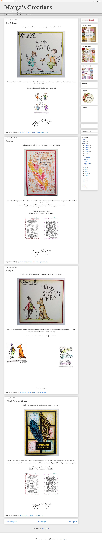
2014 (84, 184)
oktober (87, 149)
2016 (84, 180)
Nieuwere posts (11, 522)
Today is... (10, 270)
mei (86, 167)
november (87, 147)
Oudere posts (72, 522)
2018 (84, 143)
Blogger (63, 539)
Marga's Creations (28, 7)
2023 (84, 139)
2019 (84, 141)
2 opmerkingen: (41, 392)
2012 (84, 188)
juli (85, 153)
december (87, 145)
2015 (84, 182)
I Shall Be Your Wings (16, 401)
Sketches (28, 14)
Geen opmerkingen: (43, 132)
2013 (84, 186)
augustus (87, 151)
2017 (84, 178)
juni (86, 155)
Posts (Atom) (46, 528)
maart (86, 171)
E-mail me (84, 86)
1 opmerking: (39, 515)
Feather (9, 141)
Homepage (42, 522)
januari (86, 175)
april (86, 169)
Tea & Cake (11, 23)
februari (87, 173)
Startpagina (9, 14)
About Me (19, 14)
